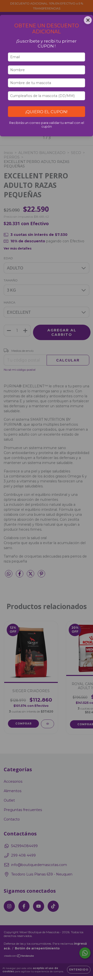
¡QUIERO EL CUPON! (46, 111)
